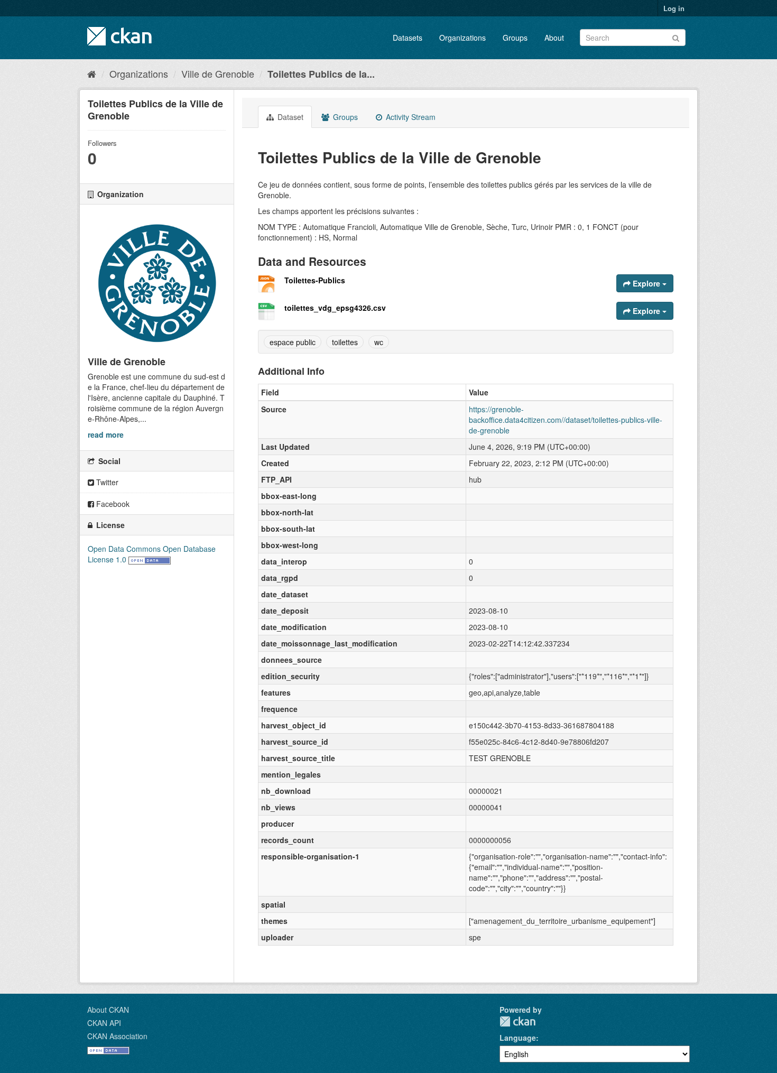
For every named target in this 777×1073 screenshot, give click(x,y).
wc (378, 342)
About (554, 37)
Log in (673, 8)
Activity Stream (410, 117)
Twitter (106, 482)
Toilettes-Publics (314, 280)
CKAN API (104, 1023)
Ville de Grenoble (217, 73)
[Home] (91, 73)
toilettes (345, 342)
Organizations (462, 37)
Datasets (407, 37)
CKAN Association (117, 1036)
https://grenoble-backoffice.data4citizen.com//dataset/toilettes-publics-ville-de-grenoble (565, 420)
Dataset (289, 117)
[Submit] (675, 36)
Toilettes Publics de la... (321, 74)
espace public (293, 342)
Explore (646, 283)
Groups (515, 37)
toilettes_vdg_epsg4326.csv (335, 307)
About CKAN (108, 1009)
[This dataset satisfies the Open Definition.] (149, 559)
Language (518, 1037)
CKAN (517, 1021)
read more (106, 434)
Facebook (112, 503)
